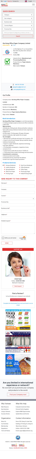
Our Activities (4, 423)
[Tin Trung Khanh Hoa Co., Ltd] (18, 319)
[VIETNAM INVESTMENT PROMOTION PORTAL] (4, 4)
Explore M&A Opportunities (23, 411)
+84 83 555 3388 (20, 281)
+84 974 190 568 (19, 84)
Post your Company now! (18, 299)
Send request (18, 286)
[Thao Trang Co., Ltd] (18, 364)
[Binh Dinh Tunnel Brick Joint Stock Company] (18, 342)
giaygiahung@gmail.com (19, 87)
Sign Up (10, 1)
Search (18, 36)
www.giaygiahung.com (19, 89)
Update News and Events (22, 413)
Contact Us (16, 1)
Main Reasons (5, 407)
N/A (16, 52)
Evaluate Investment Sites (23, 407)
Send (7, 243)
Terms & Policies (5, 430)
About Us (3, 421)
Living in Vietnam (5, 411)
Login (5, 1)
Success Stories (5, 413)
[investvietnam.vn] (14, 444)
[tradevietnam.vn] (21, 444)
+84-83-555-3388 (24, 428)
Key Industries (5, 409)
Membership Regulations (4, 427)
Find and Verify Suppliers (22, 409)
